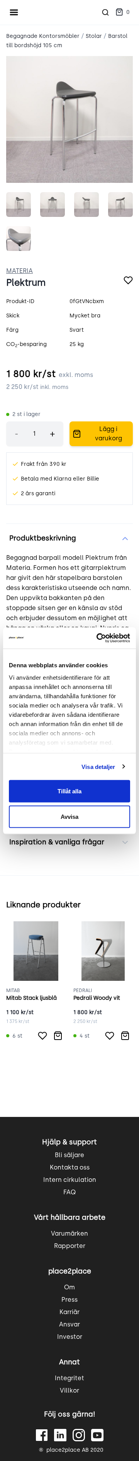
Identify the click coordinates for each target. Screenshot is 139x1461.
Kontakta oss (70, 1167)
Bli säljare (69, 1155)
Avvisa (69, 816)
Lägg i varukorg (108, 433)
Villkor (69, 1390)
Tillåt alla (69, 791)
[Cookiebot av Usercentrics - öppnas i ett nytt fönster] (98, 638)
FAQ (69, 1192)
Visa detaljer (98, 766)
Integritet (69, 1378)
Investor (69, 1336)
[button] (122, 12)
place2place (69, 1271)
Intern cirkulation (69, 1179)
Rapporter (69, 1246)
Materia (19, 270)
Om (69, 1287)
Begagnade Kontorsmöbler (43, 36)
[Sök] (105, 12)
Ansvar (69, 1324)
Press (69, 1299)
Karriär (69, 1312)
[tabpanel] (69, 119)
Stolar (94, 36)
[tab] (18, 204)
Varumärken (69, 1233)
